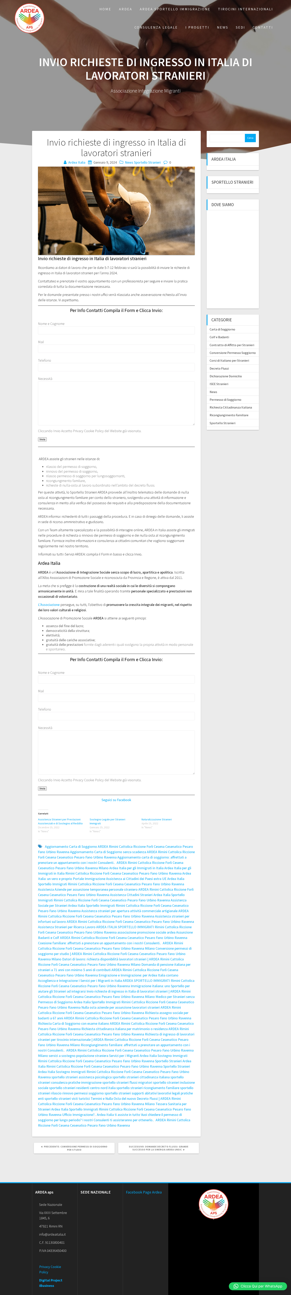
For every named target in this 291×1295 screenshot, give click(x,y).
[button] (258, 1286)
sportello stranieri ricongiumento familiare (147, 1087)
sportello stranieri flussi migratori (127, 1082)
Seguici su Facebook (116, 800)
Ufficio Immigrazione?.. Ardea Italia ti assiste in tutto (101, 1114)
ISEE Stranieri (219, 384)
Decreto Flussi (219, 368)
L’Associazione (49, 604)
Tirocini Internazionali (245, 9)
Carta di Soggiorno (222, 329)
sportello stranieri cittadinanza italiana (141, 1077)
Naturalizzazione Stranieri (157, 819)
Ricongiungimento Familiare (229, 415)
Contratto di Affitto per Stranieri (232, 345)
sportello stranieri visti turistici (67, 1098)
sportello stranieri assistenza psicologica (81, 1077)
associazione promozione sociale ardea (146, 932)
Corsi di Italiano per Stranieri (229, 360)
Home (105, 9)
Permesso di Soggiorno (225, 400)
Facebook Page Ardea (144, 1192)
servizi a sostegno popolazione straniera (78, 1055)
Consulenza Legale (156, 27)
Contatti (263, 27)
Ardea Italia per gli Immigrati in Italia (136, 868)
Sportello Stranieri (147, 162)
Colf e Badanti (219, 337)
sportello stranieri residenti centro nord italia (82, 1087)
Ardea (125, 9)
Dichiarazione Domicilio (226, 376)
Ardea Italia (76, 162)
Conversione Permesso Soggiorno (233, 353)
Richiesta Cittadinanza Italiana (231, 407)
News (222, 27)
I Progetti (197, 27)
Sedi (240, 27)
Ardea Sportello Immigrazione (175, 9)
